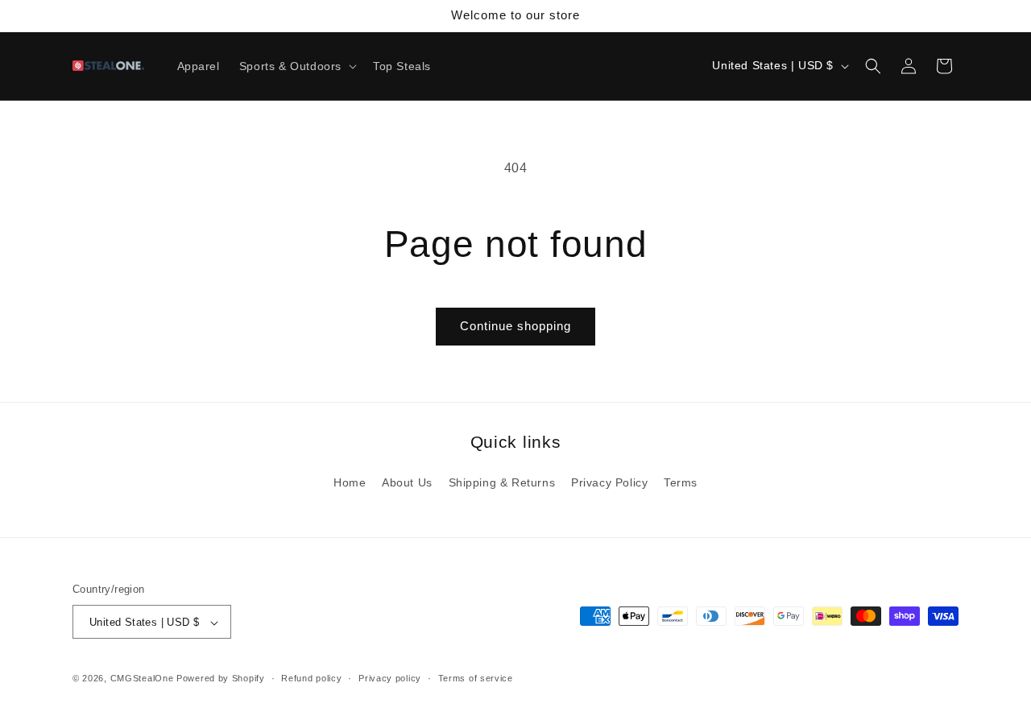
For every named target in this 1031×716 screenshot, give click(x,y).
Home (349, 482)
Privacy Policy (609, 482)
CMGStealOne (142, 679)
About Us (407, 482)
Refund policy (311, 678)
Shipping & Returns (502, 482)
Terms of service (475, 678)
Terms (681, 482)
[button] (296, 66)
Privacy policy (389, 678)
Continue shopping (515, 326)
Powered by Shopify (220, 679)
